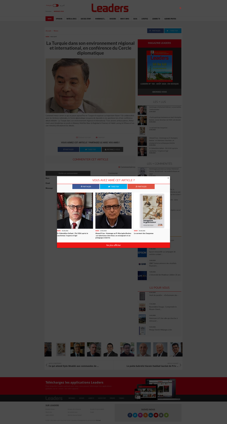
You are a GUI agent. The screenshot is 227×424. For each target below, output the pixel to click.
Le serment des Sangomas (143, 233)
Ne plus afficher (113, 245)
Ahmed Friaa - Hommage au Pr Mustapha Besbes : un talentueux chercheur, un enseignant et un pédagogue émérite (113, 235)
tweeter (114, 186)
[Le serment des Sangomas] (152, 210)
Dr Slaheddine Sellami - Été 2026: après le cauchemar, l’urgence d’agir (72, 234)
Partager (86, 186)
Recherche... (143, 7)
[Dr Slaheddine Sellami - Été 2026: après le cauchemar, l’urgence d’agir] (75, 210)
